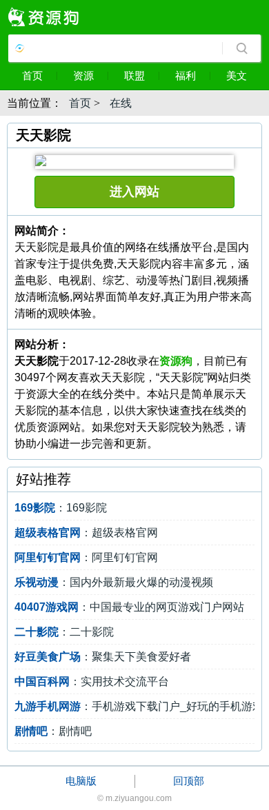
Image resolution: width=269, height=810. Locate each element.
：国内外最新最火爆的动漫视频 (113, 582)
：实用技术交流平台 (91, 681)
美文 (236, 75)
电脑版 (81, 781)
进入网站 (134, 192)
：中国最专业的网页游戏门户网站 (129, 607)
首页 (32, 75)
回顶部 (188, 781)
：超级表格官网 (86, 532)
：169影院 (60, 508)
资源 (83, 75)
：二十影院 (64, 632)
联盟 (134, 75)
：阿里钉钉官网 (86, 557)
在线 (121, 103)
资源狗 (175, 361)
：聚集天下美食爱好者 (102, 656)
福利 (185, 75)
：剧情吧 (53, 731)
